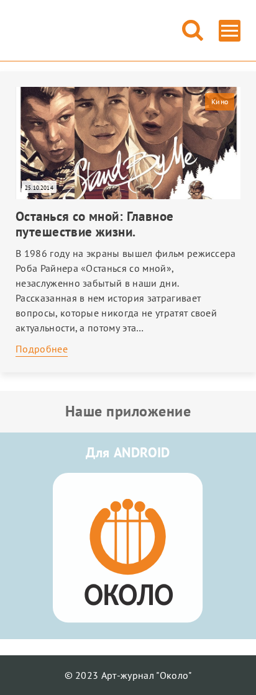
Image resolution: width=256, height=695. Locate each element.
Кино (219, 101)
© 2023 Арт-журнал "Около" (128, 675)
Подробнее (42, 349)
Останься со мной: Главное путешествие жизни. (95, 224)
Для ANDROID (128, 452)
